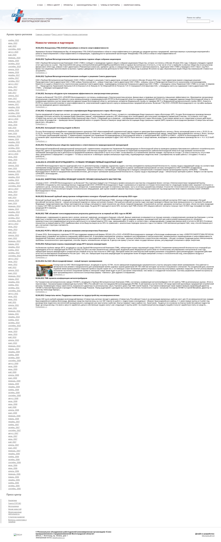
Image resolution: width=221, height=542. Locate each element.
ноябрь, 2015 (13, 145)
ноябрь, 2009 (13, 355)
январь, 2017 (13, 104)
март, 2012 (12, 273)
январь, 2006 (13, 477)
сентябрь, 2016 (14, 116)
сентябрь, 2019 (14, 66)
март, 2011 (12, 308)
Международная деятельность (15, 513)
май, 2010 (12, 337)
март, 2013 (12, 238)
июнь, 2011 (12, 299)
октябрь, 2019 (14, 64)
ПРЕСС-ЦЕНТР (53, 5)
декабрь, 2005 (14, 480)
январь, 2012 (13, 279)
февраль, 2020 (14, 58)
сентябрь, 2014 (14, 186)
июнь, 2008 (12, 404)
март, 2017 (12, 98)
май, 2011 (12, 302)
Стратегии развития (16, 517)
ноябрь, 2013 (13, 215)
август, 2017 (13, 84)
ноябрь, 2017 (13, 78)
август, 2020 (13, 52)
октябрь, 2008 (14, 393)
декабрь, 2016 (14, 107)
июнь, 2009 (12, 369)
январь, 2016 (13, 139)
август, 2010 (13, 328)
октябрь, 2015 (14, 148)
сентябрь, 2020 (14, 49)
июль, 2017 (12, 87)
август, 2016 (13, 119)
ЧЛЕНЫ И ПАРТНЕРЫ (110, 5)
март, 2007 (12, 448)
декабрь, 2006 (14, 454)
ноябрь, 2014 (13, 180)
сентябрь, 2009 (14, 360)
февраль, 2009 (14, 381)
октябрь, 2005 (14, 486)
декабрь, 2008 (14, 387)
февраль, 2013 (14, 241)
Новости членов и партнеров (76, 34)
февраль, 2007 (14, 451)
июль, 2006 (12, 465)
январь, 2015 (13, 174)
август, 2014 (13, 189)
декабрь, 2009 (14, 352)
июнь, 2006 (12, 468)
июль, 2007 (12, 436)
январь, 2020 (13, 61)
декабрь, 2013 (14, 212)
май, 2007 (12, 442)
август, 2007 (13, 433)
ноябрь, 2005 (13, 483)
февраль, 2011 (14, 311)
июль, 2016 (12, 122)
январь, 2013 (13, 244)
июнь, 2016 (12, 125)
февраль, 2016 (14, 136)
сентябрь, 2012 (14, 256)
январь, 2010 (13, 349)
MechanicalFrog (208, 536)
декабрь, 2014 (14, 177)
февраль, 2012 (14, 276)
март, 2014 (12, 203)
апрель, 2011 (13, 305)
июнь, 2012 (12, 264)
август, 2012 (13, 259)
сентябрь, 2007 (14, 430)
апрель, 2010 (13, 340)
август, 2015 (13, 154)
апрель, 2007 (13, 445)
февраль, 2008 (14, 416)
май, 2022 (12, 46)
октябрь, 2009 (14, 358)
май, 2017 (12, 93)
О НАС (40, 5)
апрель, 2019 (13, 69)
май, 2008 (12, 407)
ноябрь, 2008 (13, 390)
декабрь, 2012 (14, 247)
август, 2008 (13, 398)
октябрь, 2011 (13, 288)
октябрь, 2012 (14, 253)
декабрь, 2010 (14, 317)
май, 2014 (12, 197)
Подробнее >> (41, 55)
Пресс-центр (57, 34)
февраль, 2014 (14, 206)
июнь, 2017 (12, 90)
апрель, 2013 (13, 235)
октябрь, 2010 (14, 323)
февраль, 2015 (14, 171)
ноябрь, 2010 (13, 320)
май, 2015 (12, 163)
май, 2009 (12, 372)
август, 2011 (13, 294)
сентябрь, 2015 (14, 151)
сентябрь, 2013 (14, 221)
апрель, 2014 (13, 200)
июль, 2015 (12, 157)
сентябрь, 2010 (14, 326)
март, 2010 (12, 343)
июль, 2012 (12, 262)
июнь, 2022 (12, 43)
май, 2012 (12, 267)
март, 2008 (12, 413)
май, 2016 (12, 128)
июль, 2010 (12, 331)
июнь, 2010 (12, 334)
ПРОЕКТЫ (68, 5)
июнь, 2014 (12, 195)
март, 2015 (12, 168)
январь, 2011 (13, 314)
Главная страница (43, 34)
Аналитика (12, 500)
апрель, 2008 (13, 410)
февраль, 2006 (14, 474)
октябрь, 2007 (14, 427)
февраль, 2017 (14, 101)
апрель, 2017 (13, 96)
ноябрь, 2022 (13, 40)
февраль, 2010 (14, 346)
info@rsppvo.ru (58, 538)
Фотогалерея (13, 506)
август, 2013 (13, 224)
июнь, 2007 (12, 439)
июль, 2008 (12, 401)
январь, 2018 (13, 72)
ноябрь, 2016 (13, 110)
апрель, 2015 (13, 165)
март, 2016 (12, 133)
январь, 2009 (13, 384)
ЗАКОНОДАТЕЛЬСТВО (87, 5)
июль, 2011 (12, 296)
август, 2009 (13, 363)
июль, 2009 (12, 366)
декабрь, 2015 (14, 142)
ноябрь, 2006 (13, 457)
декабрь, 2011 (14, 282)
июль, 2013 (12, 227)
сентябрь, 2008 (14, 395)
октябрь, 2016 (14, 113)
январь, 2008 (13, 419)
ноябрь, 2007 (13, 425)
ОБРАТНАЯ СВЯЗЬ (132, 5)
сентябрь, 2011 (14, 291)
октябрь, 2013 (14, 218)
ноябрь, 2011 (13, 285)
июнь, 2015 (12, 160)
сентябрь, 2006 (14, 462)
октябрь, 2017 (14, 81)
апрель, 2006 (13, 471)
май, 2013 (12, 232)
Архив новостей (14, 509)
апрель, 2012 (13, 270)
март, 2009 (12, 378)
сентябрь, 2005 (14, 489)
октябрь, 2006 (14, 459)
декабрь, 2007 (14, 422)
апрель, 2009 (13, 375)
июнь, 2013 (12, 229)
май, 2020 (12, 55)
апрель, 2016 (13, 130)
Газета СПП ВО (14, 503)
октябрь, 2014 (14, 183)
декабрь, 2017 (14, 75)
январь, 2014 (13, 209)
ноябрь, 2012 (13, 250)
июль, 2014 (12, 192)
